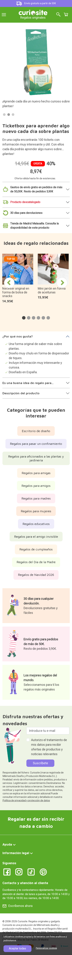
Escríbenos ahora (20, 906)
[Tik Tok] (31, 871)
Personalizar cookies (46, 948)
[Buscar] (58, 15)
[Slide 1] (4, 115)
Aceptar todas (17, 948)
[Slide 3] (13, 115)
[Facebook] (7, 871)
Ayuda (7, 844)
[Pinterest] (43, 871)
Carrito (66, 14)
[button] (24, 318)
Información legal (15, 853)
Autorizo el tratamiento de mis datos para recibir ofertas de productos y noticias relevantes (49, 747)
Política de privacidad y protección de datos (26, 800)
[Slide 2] (8, 115)
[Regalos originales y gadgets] (33, 12)
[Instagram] (19, 871)
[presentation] (9, 283)
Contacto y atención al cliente (25, 883)
